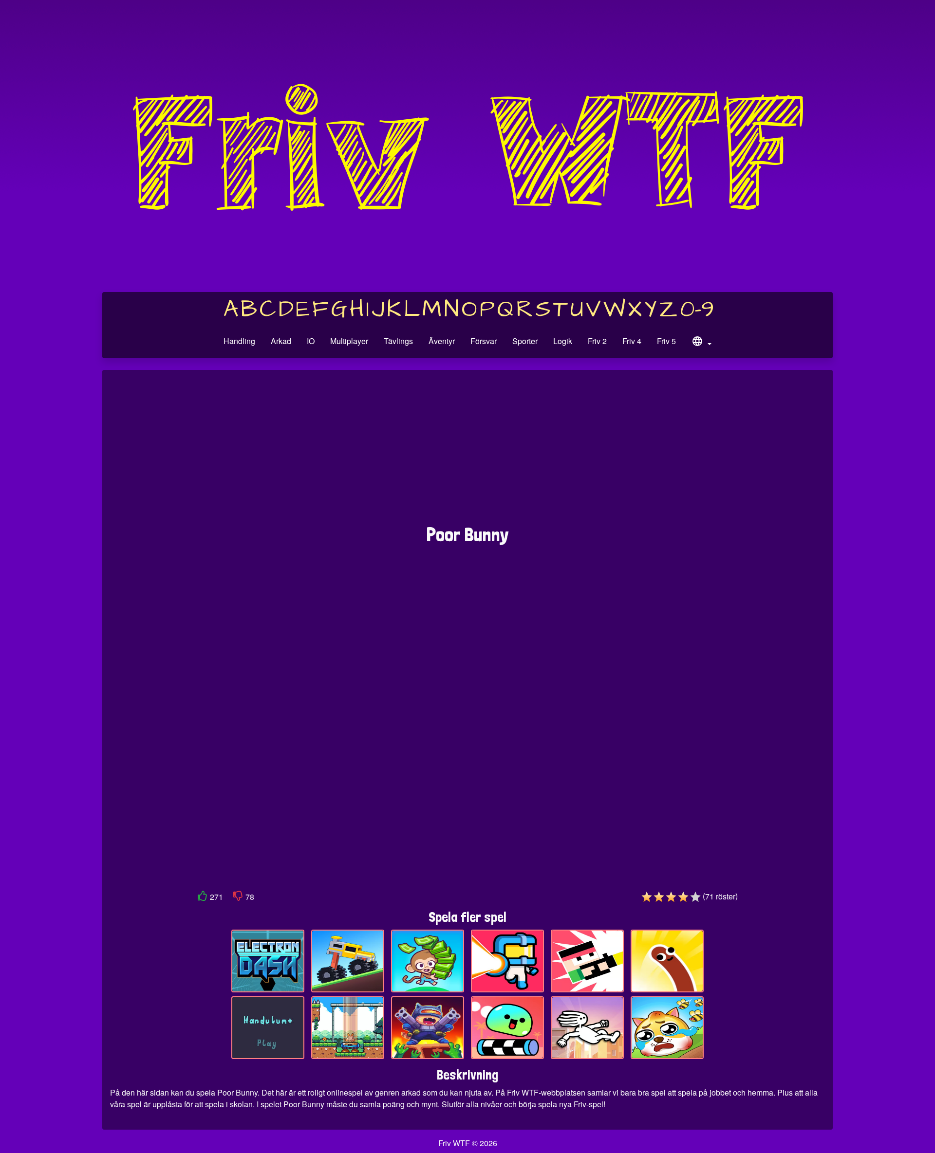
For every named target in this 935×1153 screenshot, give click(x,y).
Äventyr (442, 341)
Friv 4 (631, 341)
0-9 (697, 309)
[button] (701, 342)
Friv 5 (666, 341)
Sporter (525, 341)
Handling (239, 341)
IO (311, 341)
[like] (202, 897)
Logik (562, 341)
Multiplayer (349, 341)
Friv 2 (597, 341)
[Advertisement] (467, 452)
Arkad (281, 341)
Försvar (483, 341)
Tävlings (398, 341)
